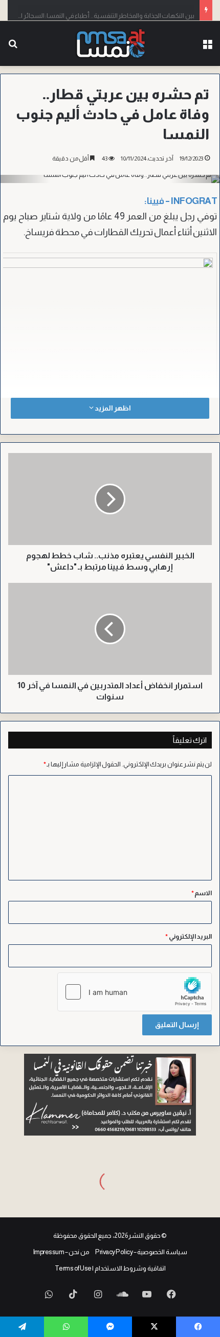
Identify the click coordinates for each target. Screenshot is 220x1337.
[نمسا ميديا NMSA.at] (110, 43)
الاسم (201, 893)
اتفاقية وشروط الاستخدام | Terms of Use (110, 1268)
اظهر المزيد (112, 408)
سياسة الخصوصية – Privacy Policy (141, 1252)
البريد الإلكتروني (188, 936)
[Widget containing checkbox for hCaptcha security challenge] (134, 991)
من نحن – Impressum (61, 1252)
